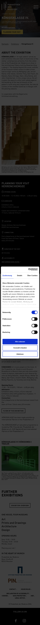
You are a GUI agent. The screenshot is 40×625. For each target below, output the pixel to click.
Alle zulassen (20, 341)
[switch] (34, 319)
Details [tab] (19, 275)
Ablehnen (20, 354)
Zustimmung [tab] (7, 275)
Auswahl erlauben (20, 348)
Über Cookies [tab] (32, 275)
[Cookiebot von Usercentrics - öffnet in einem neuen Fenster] (28, 269)
